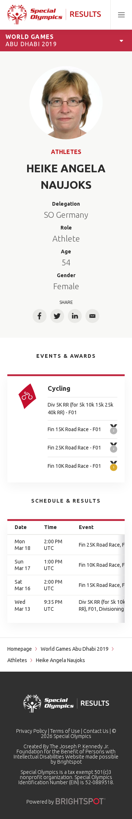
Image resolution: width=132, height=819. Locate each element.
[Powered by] (81, 801)
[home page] (54, 15)
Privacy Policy (31, 731)
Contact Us (96, 731)
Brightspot (69, 762)
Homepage (19, 649)
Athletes (66, 151)
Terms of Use (65, 731)
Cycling (59, 388)
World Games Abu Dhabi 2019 (75, 649)
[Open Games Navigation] (121, 40)
